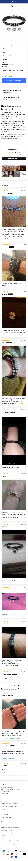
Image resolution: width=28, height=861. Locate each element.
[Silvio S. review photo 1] (14, 601)
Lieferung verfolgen (6, 811)
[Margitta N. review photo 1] (14, 265)
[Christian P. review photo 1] (14, 642)
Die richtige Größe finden (7, 801)
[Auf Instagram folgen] (6, 840)
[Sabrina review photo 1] (14, 494)
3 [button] (14, 685)
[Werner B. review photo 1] (14, 211)
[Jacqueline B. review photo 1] (14, 440)
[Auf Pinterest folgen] (9, 840)
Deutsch (13, 844)
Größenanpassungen (6, 814)
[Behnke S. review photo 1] (14, 554)
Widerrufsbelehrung (6, 833)
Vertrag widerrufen (6, 817)
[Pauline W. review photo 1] (14, 714)
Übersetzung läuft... (9, 758)
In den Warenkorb (14, 80)
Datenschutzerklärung (7, 830)
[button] (5, 45)
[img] (6, 191)
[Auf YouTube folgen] (13, 840)
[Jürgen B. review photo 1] (14, 312)
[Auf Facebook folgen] (2, 840)
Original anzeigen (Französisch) (12, 738)
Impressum (4, 825)
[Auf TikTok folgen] (17, 840)
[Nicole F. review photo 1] (14, 371)
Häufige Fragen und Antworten (9, 803)
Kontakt (3, 809)
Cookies (3, 835)
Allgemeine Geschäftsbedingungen (10, 827)
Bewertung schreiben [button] (14, 158)
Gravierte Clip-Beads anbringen (9, 806)
